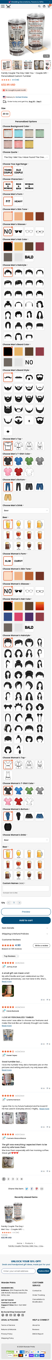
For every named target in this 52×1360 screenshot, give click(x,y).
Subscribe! (43, 1271)
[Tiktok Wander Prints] (14, 1315)
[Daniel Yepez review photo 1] (8, 1079)
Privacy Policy (6, 1334)
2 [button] (8, 1179)
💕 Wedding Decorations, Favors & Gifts (26, 2)
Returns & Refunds (8, 1329)
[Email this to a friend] (42, 1188)
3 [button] (13, 1179)
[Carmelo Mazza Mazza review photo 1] (8, 1162)
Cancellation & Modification (38, 1300)
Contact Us (36, 1290)
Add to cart (26, 920)
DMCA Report (37, 1334)
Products (29, 1243)
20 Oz (5, 114)
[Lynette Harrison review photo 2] (22, 1118)
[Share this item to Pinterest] (36, 1188)
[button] (26, 127)
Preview (26, 912)
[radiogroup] (26, 139)
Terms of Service (8, 1325)
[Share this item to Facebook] (31, 1188)
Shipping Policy (7, 1338)
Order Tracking (38, 1295)
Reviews (35, 1329)
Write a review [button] (41, 945)
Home (19, 1243)
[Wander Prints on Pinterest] (18, 1315)
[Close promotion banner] (49, 1)
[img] (8, 962)
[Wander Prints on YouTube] (10, 1315)
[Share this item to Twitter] (26, 1188)
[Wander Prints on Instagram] (6, 1315)
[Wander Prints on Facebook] (2, 1315)
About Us (36, 1325)
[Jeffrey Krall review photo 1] (8, 991)
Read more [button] (7, 981)
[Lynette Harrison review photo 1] (8, 1118)
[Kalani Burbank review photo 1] (8, 1035)
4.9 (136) (15, 80)
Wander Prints (29, 1347)
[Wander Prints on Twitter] (22, 1315)
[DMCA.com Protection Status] (10, 1352)
